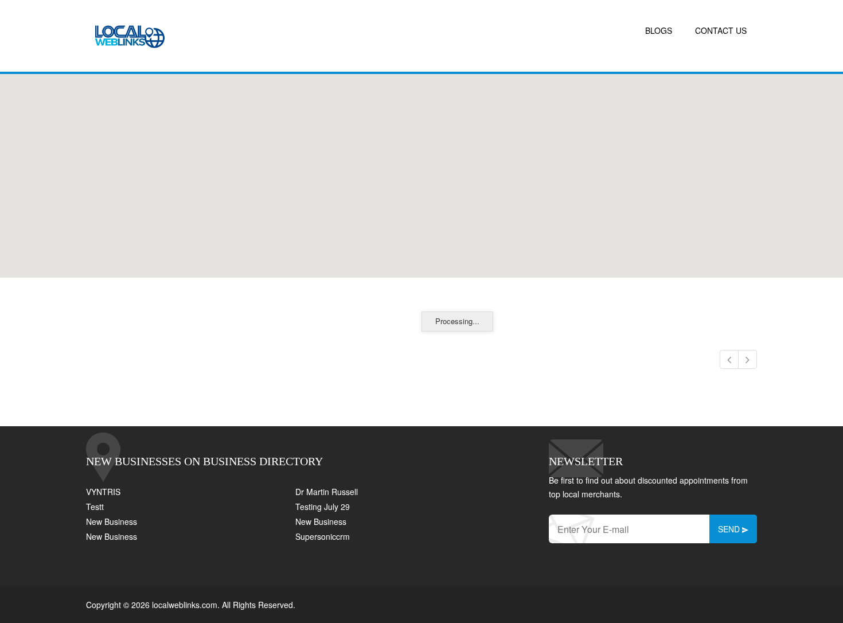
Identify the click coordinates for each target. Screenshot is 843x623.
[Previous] (729, 359)
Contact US (721, 30)
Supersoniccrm (322, 536)
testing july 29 (322, 506)
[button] (421, 169)
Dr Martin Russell (326, 491)
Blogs (658, 30)
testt (95, 506)
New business (111, 521)
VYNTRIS (103, 491)
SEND (730, 529)
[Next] (747, 359)
